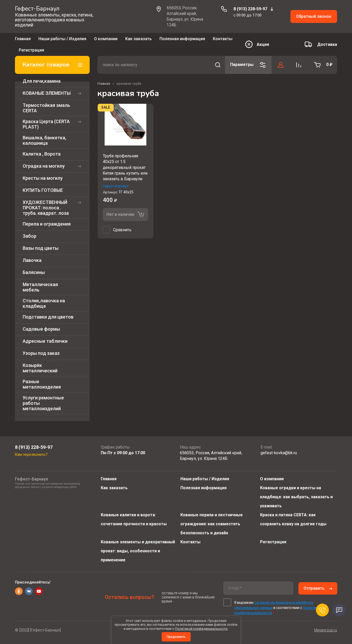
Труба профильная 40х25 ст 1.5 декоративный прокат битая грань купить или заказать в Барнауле (125, 160)
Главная (23, 40)
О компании (106, 40)
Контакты (190, 541)
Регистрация (273, 541)
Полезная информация (203, 487)
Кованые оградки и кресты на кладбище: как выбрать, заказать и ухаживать (296, 496)
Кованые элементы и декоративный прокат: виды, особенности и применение (138, 550)
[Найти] (218, 57)
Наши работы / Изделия (62, 40)
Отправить (314, 588)
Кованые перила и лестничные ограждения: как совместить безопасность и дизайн (211, 523)
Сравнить (122, 222)
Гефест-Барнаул (37, 9)
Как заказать (138, 40)
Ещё (158, 41)
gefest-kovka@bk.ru (279, 452)
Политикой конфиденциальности (201, 629)
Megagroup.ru (325, 630)
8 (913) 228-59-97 (250, 8)
